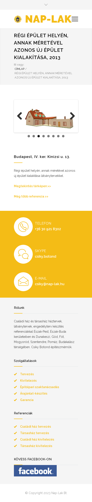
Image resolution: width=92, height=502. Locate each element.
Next (72, 120)
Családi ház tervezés (35, 426)
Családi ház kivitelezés (37, 439)
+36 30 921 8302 (48, 229)
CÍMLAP (19, 68)
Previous (21, 120)
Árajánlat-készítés (33, 393)
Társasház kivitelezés (36, 446)
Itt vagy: (19, 64)
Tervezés (27, 374)
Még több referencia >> (31, 196)
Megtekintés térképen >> (32, 186)
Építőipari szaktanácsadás (39, 387)
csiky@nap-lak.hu (49, 284)
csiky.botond (45, 256)
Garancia (27, 400)
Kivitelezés (28, 380)
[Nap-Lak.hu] (43, 19)
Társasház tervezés (34, 433)
